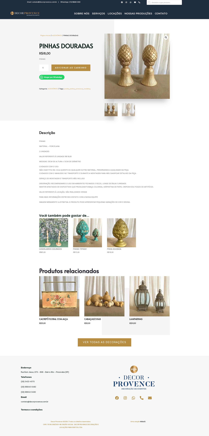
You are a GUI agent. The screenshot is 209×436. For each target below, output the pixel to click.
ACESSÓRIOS (57, 35)
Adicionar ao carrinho (71, 68)
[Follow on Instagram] (126, 2)
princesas (79, 89)
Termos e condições (31, 409)
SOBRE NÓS (81, 13)
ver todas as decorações (104, 342)
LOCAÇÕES (115, 13)
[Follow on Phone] (139, 2)
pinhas (72, 89)
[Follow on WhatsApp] (130, 2)
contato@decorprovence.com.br (44, 2)
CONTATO (161, 13)
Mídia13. (143, 422)
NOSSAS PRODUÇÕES (138, 13)
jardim (66, 89)
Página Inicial (45, 35)
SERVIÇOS (98, 13)
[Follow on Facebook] (122, 2)
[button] (166, 37)
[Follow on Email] (135, 2)
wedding (87, 89)
